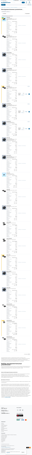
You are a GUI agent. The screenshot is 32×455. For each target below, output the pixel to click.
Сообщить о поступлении (22, 25)
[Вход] (26, 2)
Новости (2, 423)
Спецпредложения (4, 428)
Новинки (2, 427)
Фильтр (5, 13)
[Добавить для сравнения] (29, 86)
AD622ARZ (8, 189)
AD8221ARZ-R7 (9, 271)
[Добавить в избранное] (28, 86)
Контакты (2, 424)
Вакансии (2, 429)
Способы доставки (7, 397)
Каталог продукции (4, 425)
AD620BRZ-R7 (9, 103)
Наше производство (4, 430)
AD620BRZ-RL (9, 121)
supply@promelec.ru (5, 413)
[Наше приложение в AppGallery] (20, 416)
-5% (2, 17)
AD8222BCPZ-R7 (9, 320)
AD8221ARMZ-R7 (9, 238)
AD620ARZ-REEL (9, 52)
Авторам (2, 431)
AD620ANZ (8, 17)
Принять (23, 452)
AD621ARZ (8, 137)
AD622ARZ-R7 (9, 205)
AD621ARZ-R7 (9, 155)
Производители (3, 426)
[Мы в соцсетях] (18, 410)
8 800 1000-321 (4, 408)
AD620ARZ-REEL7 (9, 68)
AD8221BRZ (8, 287)
